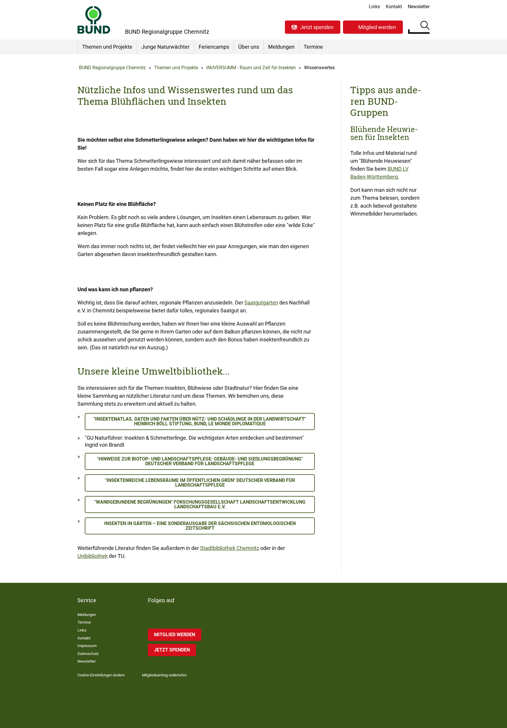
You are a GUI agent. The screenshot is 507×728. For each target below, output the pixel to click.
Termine (313, 47)
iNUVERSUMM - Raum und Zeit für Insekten (251, 67)
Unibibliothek (92, 556)
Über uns (248, 47)
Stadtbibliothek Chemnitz (229, 548)
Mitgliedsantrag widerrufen (164, 675)
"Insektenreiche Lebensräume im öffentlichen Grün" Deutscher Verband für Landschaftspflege (200, 483)
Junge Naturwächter (165, 47)
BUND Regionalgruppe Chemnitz (112, 67)
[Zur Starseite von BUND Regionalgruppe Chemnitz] (93, 20)
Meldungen (281, 47)
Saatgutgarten (261, 302)
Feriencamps (214, 47)
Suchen (425, 26)
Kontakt (394, 6)
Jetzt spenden (317, 27)
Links (374, 6)
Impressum (87, 646)
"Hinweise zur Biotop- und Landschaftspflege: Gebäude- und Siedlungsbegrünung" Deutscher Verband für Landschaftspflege (200, 461)
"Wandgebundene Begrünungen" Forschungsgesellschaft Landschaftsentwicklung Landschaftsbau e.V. (199, 504)
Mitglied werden (377, 27)
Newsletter (419, 6)
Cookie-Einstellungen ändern (101, 675)
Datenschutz (88, 653)
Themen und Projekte (107, 47)
